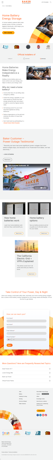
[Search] (50, 2)
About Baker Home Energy (42, 391)
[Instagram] (46, 415)
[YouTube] (43, 415)
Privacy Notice (5, 452)
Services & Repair (23, 401)
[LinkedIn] (40, 415)
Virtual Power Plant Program (11, 123)
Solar (20, 391)
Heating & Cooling (23, 396)
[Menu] (2, 2)
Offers (38, 396)
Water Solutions (22, 403)
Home (3, 5)
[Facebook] (38, 415)
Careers (38, 394)
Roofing (20, 398)
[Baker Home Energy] (26, 2)
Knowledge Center (41, 398)
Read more (18, 233)
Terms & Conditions (13, 452)
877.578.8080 (45, 2)
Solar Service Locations (42, 401)
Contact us (40, 410)
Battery (20, 394)
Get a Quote (8, 33)
